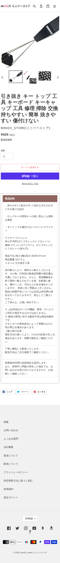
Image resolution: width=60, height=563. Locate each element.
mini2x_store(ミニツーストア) (34, 552)
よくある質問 (11, 438)
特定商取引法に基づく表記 (18, 480)
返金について (11, 455)
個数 (3, 150)
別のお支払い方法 (30, 183)
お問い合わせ (11, 430)
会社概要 (8, 447)
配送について (11, 463)
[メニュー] (54, 6)
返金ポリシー (11, 497)
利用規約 (8, 489)
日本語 (29, 518)
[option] (15, 77)
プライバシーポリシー (16, 472)
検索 (6, 422)
